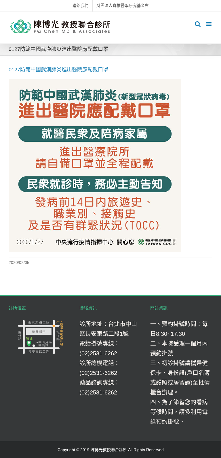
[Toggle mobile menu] (209, 24)
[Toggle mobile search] (198, 24)
